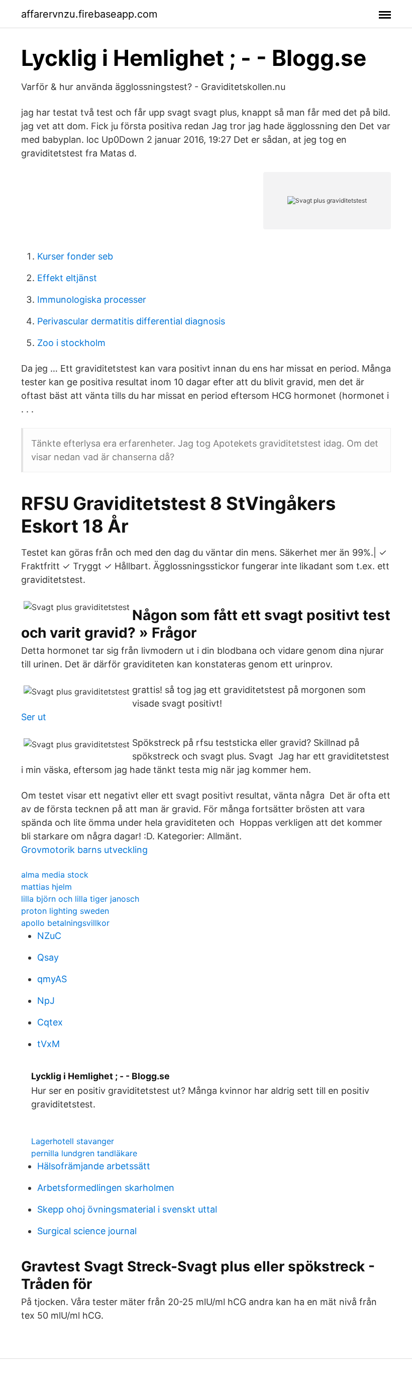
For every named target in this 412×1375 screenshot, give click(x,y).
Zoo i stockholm (71, 342)
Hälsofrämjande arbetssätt (93, 1166)
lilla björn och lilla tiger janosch (80, 899)
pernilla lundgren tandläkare (84, 1153)
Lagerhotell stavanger (72, 1141)
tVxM (48, 1044)
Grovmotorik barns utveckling (84, 849)
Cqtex (50, 1022)
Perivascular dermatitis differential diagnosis (131, 321)
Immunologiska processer (91, 299)
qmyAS (52, 979)
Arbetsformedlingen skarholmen (105, 1187)
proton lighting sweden (65, 911)
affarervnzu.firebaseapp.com (89, 14)
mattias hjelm (46, 887)
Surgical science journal (87, 1231)
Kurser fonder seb (75, 256)
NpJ (46, 1000)
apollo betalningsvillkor (65, 923)
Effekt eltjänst (67, 278)
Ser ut (33, 717)
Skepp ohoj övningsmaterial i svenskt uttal (127, 1209)
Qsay (48, 957)
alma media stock (54, 875)
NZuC (49, 935)
